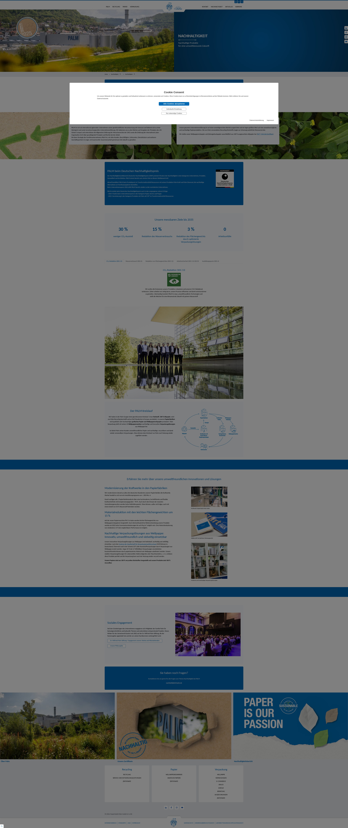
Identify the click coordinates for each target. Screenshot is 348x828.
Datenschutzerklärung (257, 120)
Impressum (270, 120)
